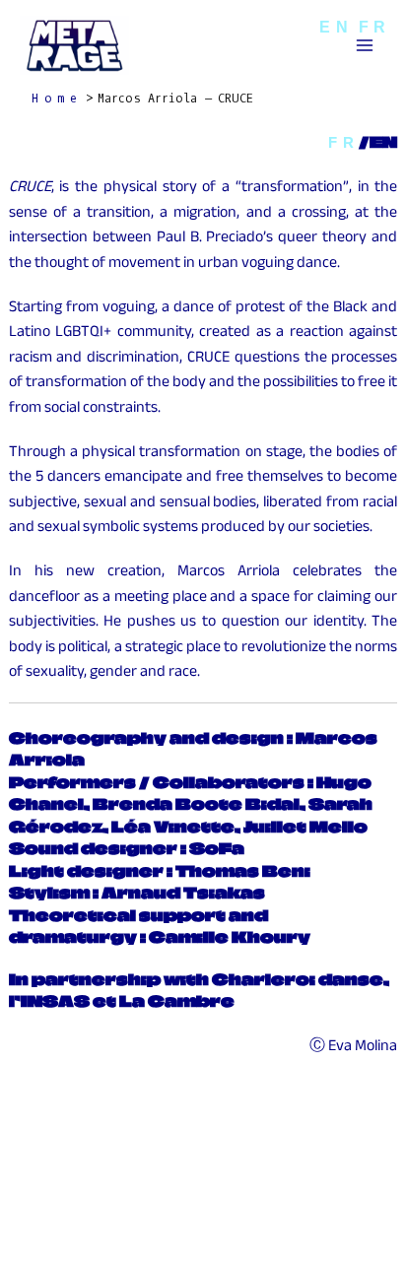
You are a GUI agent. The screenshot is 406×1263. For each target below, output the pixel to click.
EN (336, 27)
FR (343, 142)
